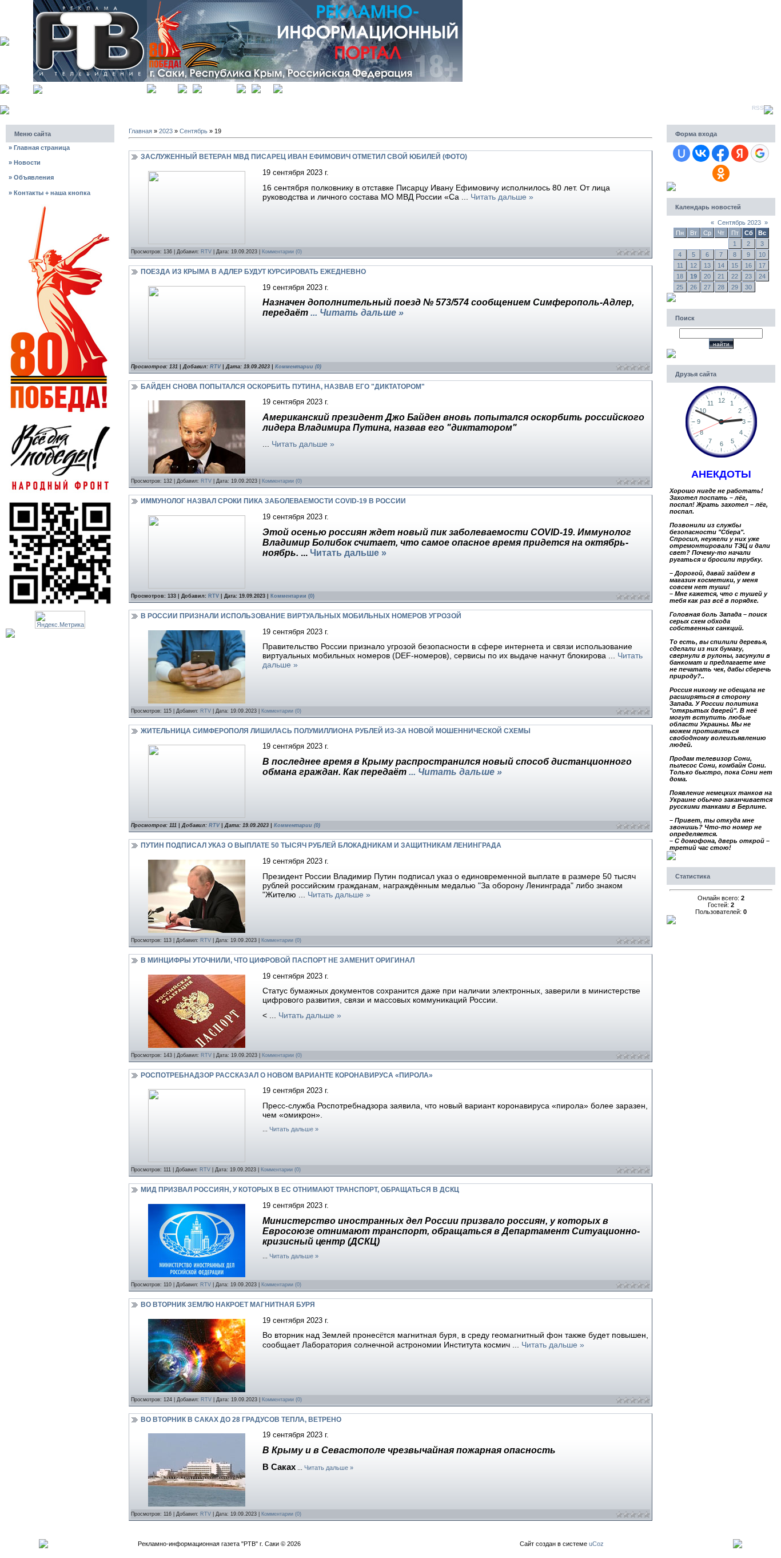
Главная (167, 87)
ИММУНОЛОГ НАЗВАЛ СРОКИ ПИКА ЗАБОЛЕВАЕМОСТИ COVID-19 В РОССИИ (273, 501)
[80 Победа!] (60, 207)
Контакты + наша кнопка (49, 192)
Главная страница (39, 147)
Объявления (31, 177)
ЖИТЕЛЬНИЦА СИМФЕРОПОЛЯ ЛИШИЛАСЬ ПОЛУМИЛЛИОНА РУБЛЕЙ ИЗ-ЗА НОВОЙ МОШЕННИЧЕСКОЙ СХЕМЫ (336, 731)
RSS (758, 108)
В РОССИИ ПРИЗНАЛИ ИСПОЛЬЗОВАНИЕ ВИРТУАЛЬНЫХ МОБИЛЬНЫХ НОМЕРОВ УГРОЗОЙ (301, 616)
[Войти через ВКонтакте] (701, 153)
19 (693, 276)
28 (721, 287)
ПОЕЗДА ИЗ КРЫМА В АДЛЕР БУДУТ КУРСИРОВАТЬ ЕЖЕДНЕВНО (253, 272)
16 (748, 265)
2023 (166, 131)
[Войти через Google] (760, 153)
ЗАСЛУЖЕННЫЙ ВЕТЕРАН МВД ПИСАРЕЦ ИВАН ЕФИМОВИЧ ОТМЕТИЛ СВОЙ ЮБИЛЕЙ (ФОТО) (304, 157)
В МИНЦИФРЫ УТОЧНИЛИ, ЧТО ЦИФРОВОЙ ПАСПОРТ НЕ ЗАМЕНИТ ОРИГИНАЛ (278, 960)
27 (707, 287)
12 (693, 265)
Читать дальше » (502, 196)
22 (734, 276)
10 (762, 254)
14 (721, 265)
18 (679, 276)
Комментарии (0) (282, 252)
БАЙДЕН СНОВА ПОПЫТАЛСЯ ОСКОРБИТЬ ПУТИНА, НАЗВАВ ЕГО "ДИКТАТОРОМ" (283, 387)
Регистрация (219, 87)
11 (680, 265)
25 (679, 287)
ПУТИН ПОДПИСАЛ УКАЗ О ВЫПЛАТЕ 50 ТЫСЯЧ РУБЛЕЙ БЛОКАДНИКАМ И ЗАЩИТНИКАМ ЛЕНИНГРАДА (321, 845)
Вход (267, 87)
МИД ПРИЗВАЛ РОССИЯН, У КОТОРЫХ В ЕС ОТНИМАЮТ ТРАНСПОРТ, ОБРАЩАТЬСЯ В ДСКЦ (300, 1190)
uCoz (596, 1543)
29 (734, 287)
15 (734, 265)
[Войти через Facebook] (720, 153)
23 (748, 276)
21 (721, 276)
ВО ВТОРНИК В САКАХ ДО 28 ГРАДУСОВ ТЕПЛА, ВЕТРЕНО (241, 1420)
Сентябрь (194, 131)
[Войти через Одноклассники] (721, 173)
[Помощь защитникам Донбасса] (60, 423)
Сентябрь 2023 (739, 222)
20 (707, 276)
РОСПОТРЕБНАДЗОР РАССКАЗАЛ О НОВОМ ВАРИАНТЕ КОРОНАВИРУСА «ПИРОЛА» (287, 1075)
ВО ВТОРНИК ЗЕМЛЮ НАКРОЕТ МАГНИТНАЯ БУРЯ (228, 1305)
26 (693, 287)
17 (762, 265)
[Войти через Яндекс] (739, 153)
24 (762, 276)
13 (707, 265)
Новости (25, 162)
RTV (206, 252)
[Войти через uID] (681, 153)
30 (748, 287)
